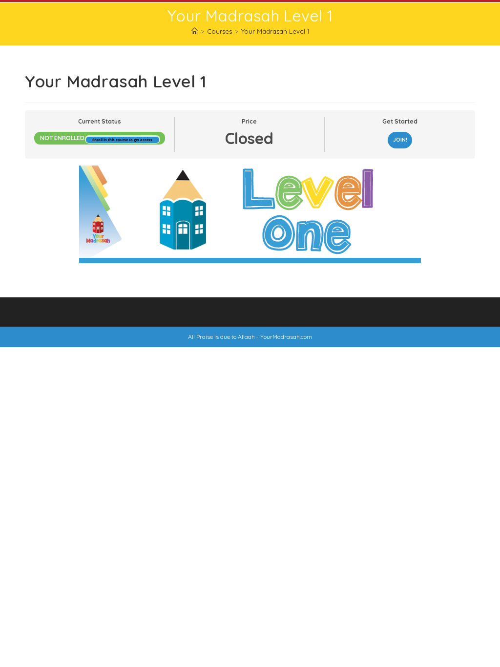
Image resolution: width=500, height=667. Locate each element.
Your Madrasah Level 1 (275, 31)
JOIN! (400, 139)
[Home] (194, 31)
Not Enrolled (63, 138)
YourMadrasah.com (286, 336)
